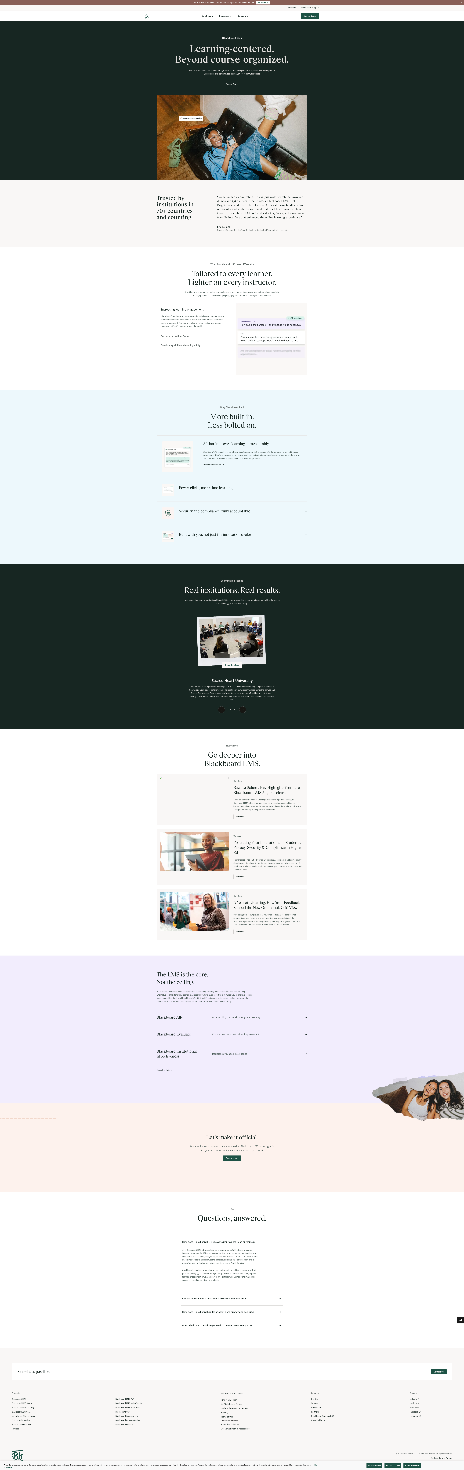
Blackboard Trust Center (232, 1393)
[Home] (147, 16)
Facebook (414, 1412)
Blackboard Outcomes (21, 1424)
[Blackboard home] (17, 1456)
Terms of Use (227, 1417)
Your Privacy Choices (230, 1424)
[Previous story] (221, 709)
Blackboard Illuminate (21, 1412)
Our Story (315, 1399)
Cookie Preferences (229, 1420)
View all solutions (164, 1070)
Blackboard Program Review (127, 1420)
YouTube (413, 1403)
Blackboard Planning (21, 1420)
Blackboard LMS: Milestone (127, 1407)
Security (224, 1412)
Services (15, 1429)
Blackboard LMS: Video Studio (128, 1403)
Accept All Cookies (412, 1465)
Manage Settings (374, 1465)
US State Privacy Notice (231, 1404)
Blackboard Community (321, 1416)
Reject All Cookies (393, 1465)
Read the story (232, 665)
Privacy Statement (229, 1400)
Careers (314, 1403)
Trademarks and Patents (441, 1458)
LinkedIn (413, 1399)
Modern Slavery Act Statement (234, 1408)
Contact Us (439, 1372)
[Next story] (242, 709)
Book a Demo (310, 16)
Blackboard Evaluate (124, 1424)
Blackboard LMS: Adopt (22, 1403)
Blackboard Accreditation (126, 1416)
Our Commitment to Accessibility (235, 1429)
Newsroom (316, 1407)
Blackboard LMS (19, 1399)
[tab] (192, 317)
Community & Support (309, 7)
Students (292, 7)
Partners (315, 1412)
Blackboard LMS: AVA (124, 1399)
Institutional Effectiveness (23, 1416)
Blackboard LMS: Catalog (23, 1407)
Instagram (414, 1416)
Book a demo (232, 1158)
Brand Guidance (318, 1420)
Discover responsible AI (213, 464)
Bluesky (413, 1407)
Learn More (240, 817)
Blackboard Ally (122, 1412)
